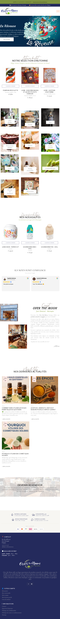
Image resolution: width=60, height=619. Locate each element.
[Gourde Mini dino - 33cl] (30, 233)
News (3, 406)
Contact (4, 606)
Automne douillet (9, 92)
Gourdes (11, 249)
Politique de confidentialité (9, 610)
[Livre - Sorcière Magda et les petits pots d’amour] (30, 77)
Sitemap (4, 615)
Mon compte (5, 595)
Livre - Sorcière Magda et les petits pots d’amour (30, 92)
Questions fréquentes (7, 608)
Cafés (15, 92)
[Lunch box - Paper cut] (10, 233)
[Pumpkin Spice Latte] (10, 77)
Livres (34, 95)
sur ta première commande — (30, 2)
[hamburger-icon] (58, 11)
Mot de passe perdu (7, 597)
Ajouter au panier (10, 86)
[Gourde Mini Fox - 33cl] (49, 233)
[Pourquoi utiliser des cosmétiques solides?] (15, 435)
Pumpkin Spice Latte (10, 90)
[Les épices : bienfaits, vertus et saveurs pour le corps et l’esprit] (44, 390)
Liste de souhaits (6, 599)
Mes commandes (6, 593)
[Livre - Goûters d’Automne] (49, 77)
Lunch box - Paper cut (10, 247)
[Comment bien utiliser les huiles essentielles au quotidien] (15, 390)
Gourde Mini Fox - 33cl (49, 247)
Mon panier (5, 591)
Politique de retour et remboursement (11, 612)
